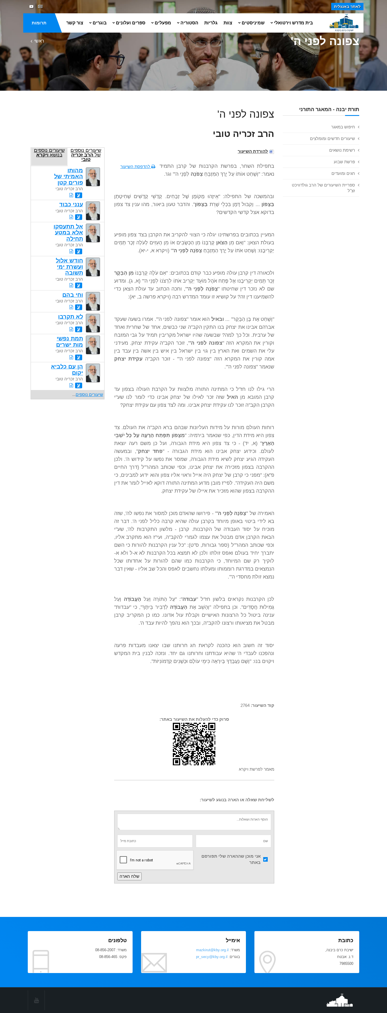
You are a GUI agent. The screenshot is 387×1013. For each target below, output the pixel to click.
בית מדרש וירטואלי (293, 22)
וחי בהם (72, 295)
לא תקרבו (70, 316)
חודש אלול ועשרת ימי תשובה (69, 266)
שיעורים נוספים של (86, 155)
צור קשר (74, 22)
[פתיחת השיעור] (71, 195)
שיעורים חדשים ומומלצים (332, 138)
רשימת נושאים (342, 150)
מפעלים (163, 22)
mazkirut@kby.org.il (212, 950)
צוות (228, 22)
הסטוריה (189, 22)
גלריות (211, 22)
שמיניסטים (253, 22)
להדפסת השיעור (135, 166)
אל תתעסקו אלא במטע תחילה (68, 232)
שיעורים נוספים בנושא (49, 152)
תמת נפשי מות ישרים (69, 341)
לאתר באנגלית (347, 6)
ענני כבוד (71, 204)
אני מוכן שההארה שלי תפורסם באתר (231, 859)
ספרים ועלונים (130, 22)
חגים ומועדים (343, 173)
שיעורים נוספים (89, 394)
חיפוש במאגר (343, 126)
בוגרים (100, 22)
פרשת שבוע (344, 161)
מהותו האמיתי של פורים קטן (68, 176)
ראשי (39, 41)
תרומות (39, 22)
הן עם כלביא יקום (67, 369)
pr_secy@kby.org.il (211, 957)
